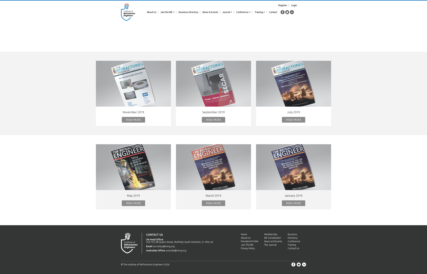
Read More (133, 119)
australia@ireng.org (176, 250)
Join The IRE (247, 245)
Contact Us (293, 248)
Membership (270, 234)
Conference (294, 241)
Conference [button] (242, 12)
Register (282, 5)
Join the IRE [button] (166, 12)
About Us (151, 12)
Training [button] (259, 12)
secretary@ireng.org (164, 246)
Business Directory (188, 12)
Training (292, 245)
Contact (273, 12)
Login (294, 5)
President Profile (249, 241)
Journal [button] (226, 12)
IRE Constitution (272, 238)
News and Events (273, 241)
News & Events (210, 12)
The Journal (270, 245)
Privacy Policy (248, 248)
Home (244, 234)
